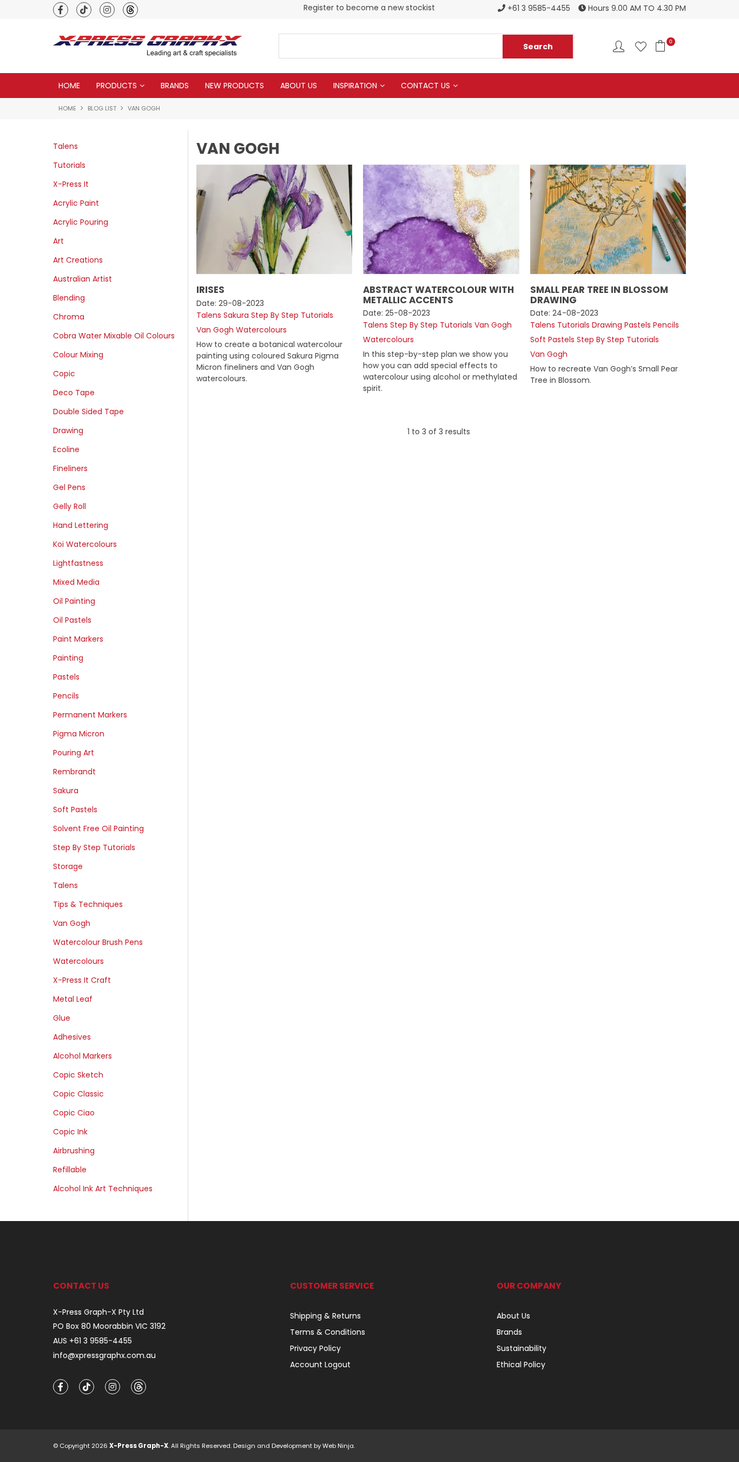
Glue (61, 1018)
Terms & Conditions (327, 1332)
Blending (69, 297)
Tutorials (69, 165)
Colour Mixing (78, 354)
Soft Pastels (75, 809)
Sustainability (521, 1348)
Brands (175, 85)
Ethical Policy (521, 1364)
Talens (65, 146)
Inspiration (355, 85)
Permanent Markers (90, 714)
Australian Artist (82, 278)
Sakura (65, 790)
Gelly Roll (69, 506)
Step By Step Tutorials (94, 847)
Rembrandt (74, 771)
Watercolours (78, 961)
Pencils (66, 695)
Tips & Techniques (88, 904)
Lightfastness (78, 563)
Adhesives (72, 1037)
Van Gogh (71, 923)
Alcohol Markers (82, 1055)
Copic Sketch (78, 1074)
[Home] (147, 45)
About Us (298, 85)
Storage (68, 866)
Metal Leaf (73, 999)
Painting (68, 657)
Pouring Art (73, 752)
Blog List (102, 108)
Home (69, 85)
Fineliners (70, 468)
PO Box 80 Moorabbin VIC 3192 (109, 1326)
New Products (234, 85)
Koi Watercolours (85, 544)
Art (58, 241)
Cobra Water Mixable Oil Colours (114, 335)
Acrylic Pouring (80, 222)
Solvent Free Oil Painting (98, 828)
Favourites (640, 46)
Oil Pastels (72, 620)
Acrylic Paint (76, 203)
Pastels (66, 676)
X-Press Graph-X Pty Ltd (98, 1312)
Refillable (70, 1169)
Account (618, 46)
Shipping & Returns (325, 1315)
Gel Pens (69, 487)
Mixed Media (76, 582)
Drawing (68, 430)
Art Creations (78, 259)
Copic (64, 373)
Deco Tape (74, 392)
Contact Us (425, 85)
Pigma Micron (78, 733)
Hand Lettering (80, 525)
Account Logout (320, 1364)
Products (116, 85)
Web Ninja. (338, 1445)
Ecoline (66, 449)
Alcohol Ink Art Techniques (103, 1188)
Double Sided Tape (88, 411)
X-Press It (71, 184)
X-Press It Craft (82, 980)
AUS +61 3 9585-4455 (92, 1341)
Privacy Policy (315, 1348)
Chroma (68, 316)
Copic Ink (70, 1131)
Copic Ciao (74, 1112)
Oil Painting (74, 601)
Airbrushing (74, 1150)
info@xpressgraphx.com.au (104, 1355)
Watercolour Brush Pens (98, 942)
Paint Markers (78, 639)
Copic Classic (78, 1093)
